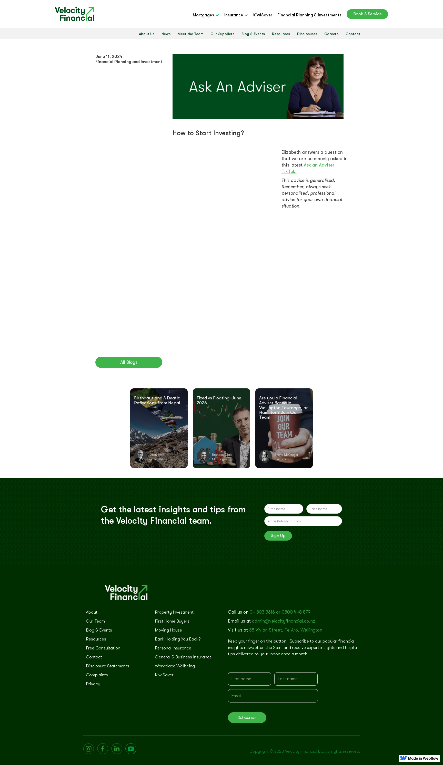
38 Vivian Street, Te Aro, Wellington (285, 630)
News (166, 34)
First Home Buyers (172, 621)
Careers (331, 34)
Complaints (97, 675)
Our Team (95, 621)
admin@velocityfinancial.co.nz (283, 621)
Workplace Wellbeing (175, 666)
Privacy (93, 683)
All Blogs (128, 362)
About (91, 612)
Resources (281, 34)
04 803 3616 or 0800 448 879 (280, 612)
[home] (74, 14)
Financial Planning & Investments (309, 15)
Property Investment (174, 612)
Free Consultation (103, 648)
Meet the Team (190, 34)
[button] (208, 15)
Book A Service (367, 14)
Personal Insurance (173, 648)
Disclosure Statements (107, 666)
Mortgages (203, 15)
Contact (353, 34)
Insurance (233, 15)
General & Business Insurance (183, 657)
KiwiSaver (262, 15)
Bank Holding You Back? (177, 639)
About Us (146, 34)
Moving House (168, 630)
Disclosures (307, 34)
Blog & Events (253, 34)
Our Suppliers (222, 34)
